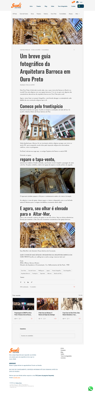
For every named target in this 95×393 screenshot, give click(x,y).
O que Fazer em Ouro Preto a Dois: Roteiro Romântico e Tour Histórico (71, 314)
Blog (62, 352)
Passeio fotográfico (56, 270)
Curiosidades (62, 14)
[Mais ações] (74, 50)
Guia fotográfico (67, 270)
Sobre (62, 354)
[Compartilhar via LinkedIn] (28, 282)
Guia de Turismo (24, 14)
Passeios (39, 14)
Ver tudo (80, 295)
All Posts (15, 14)
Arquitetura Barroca (25, 273)
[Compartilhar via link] (31, 282)
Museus (71, 14)
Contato (63, 358)
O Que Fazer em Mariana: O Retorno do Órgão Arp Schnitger (47, 314)
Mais (77, 14)
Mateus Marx (19, 383)
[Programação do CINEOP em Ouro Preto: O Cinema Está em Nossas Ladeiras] (23, 304)
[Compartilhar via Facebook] (20, 282)
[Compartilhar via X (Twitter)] (24, 282)
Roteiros (46, 14)
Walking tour (41, 270)
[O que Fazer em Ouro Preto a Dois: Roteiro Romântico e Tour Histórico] (71, 304)
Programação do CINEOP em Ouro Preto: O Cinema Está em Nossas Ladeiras (22, 314)
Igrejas (48, 270)
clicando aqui (16, 377)
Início (62, 348)
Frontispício (35, 273)
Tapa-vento (42, 273)
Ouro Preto (53, 14)
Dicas (32, 14)
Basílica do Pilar (57, 273)
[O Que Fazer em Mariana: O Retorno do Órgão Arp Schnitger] (47, 304)
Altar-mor (49, 273)
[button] (73, 2)
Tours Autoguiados (66, 356)
